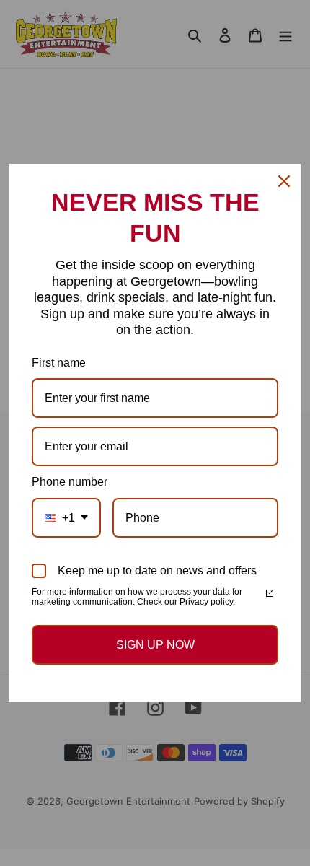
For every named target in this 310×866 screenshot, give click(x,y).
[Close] (284, 181)
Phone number (69, 482)
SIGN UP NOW (155, 645)
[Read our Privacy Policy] (269, 593)
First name (59, 363)
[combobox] (66, 518)
